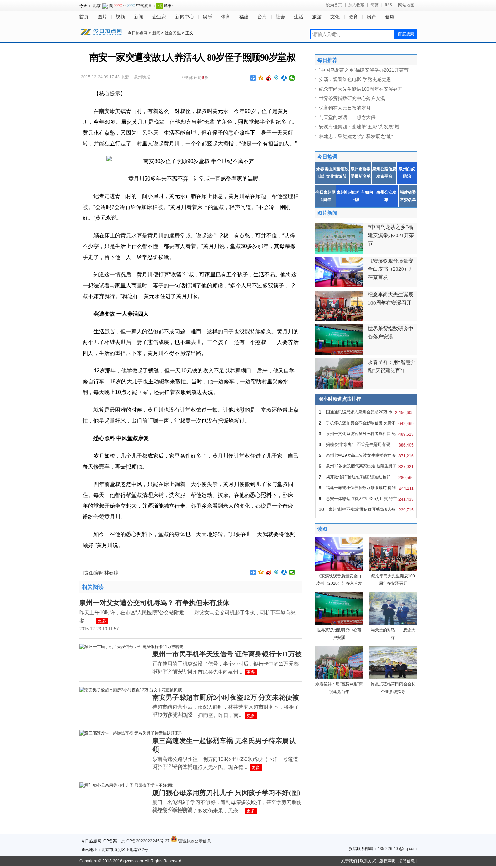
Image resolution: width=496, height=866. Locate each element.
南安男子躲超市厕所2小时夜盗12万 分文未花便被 (225, 697)
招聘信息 (406, 861)
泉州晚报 (142, 77)
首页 (84, 16)
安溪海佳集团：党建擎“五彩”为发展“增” (360, 126)
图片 (102, 16)
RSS (388, 5)
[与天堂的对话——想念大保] (393, 624)
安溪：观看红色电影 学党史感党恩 (355, 79)
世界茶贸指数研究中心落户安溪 (352, 98)
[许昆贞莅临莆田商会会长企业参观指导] (393, 678)
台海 (262, 16)
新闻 (138, 16)
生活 (298, 16)
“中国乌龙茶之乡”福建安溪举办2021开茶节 (364, 70)
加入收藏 (356, 5)
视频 (120, 16)
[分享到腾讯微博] (276, 78)
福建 (244, 16)
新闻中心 (184, 16)
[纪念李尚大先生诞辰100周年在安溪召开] (393, 570)
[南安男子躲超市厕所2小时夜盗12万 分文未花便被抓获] (130, 690)
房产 (371, 16)
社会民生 (173, 33)
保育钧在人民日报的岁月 (345, 108)
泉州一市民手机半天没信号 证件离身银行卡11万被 (227, 654)
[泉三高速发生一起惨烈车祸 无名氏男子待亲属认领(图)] (130, 733)
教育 (353, 16)
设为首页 (334, 5)
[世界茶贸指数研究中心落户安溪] (339, 624)
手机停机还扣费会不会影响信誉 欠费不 (366, 423)
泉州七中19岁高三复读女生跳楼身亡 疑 (366, 455)
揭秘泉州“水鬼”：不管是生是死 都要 (366, 445)
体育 (225, 16)
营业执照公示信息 (194, 841)
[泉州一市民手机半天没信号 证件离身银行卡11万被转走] (131, 646)
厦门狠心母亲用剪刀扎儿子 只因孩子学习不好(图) (226, 792)
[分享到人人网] (284, 78)
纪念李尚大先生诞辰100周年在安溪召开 (361, 89)
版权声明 (387, 861)
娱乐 (207, 16)
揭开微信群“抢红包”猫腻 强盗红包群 (366, 477)
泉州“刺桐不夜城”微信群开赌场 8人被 (366, 509)
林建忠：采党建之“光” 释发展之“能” (356, 136)
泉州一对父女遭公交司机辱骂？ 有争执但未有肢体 (154, 602)
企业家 (159, 16)
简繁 (374, 5)
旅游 (317, 16)
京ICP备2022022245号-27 (145, 841)
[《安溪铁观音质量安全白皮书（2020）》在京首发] (339, 570)
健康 (389, 16)
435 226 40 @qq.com (397, 848)
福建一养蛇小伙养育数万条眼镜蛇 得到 (366, 488)
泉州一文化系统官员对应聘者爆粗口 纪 (366, 434)
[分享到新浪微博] (269, 78)
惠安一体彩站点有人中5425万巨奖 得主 (366, 499)
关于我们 (349, 861)
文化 (335, 16)
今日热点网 (138, 33)
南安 (104, 111)
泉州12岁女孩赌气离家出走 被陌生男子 (366, 466)
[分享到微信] (292, 78)
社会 (280, 16)
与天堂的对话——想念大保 (347, 117)
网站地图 (406, 5)
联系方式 (368, 861)
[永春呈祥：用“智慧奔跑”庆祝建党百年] (339, 678)
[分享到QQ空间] (261, 78)
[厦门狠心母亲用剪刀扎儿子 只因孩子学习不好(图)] (126, 785)
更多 (102, 620)
